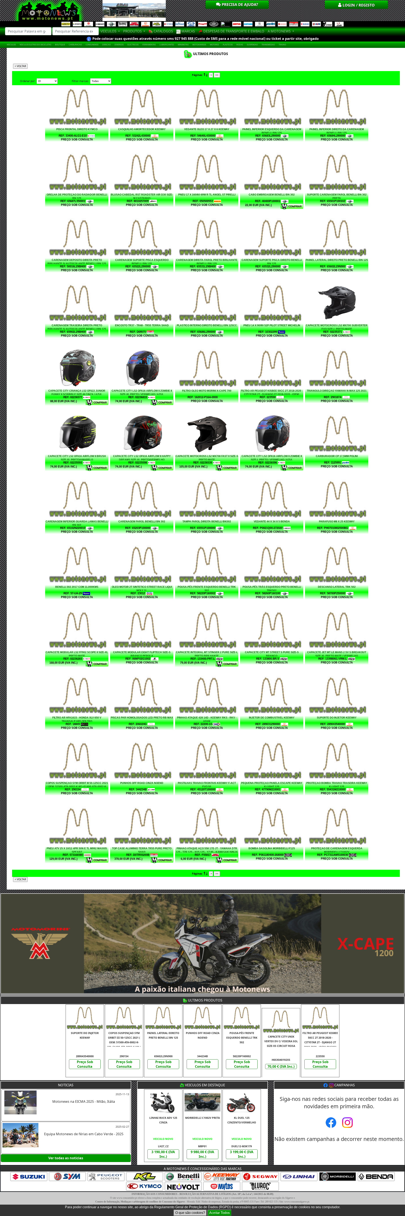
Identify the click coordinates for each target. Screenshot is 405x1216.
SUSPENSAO (252, 44)
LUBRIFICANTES (166, 44)
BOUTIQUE (60, 44)
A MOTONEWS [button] (280, 31)
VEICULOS (11, 44)
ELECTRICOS (133, 44)
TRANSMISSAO (268, 44)
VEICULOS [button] (108, 31)
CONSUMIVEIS (92, 44)
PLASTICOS (228, 44)
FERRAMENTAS (149, 44)
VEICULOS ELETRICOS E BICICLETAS (35, 44)
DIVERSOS (119, 44)
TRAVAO (282, 44)
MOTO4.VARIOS (199, 44)
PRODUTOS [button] (133, 31)
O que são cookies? (190, 1213)
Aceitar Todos (219, 1213)
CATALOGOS (163, 31)
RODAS (239, 44)
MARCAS (188, 31)
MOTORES (214, 44)
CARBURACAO (75, 44)
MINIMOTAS (183, 44)
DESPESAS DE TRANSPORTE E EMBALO (233, 31)
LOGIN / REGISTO (358, 5)
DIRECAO (106, 44)
